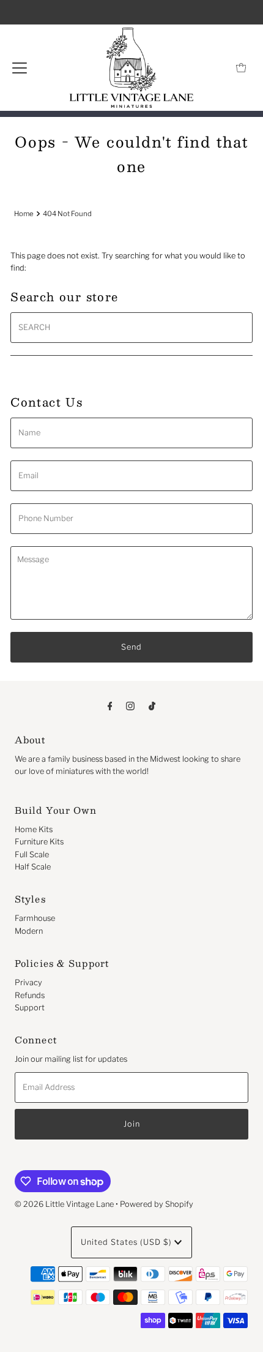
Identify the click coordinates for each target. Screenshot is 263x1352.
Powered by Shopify (156, 1204)
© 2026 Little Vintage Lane (64, 1204)
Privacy (28, 982)
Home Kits (34, 829)
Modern (29, 931)
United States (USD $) (127, 1242)
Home (24, 213)
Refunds (30, 995)
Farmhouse (35, 918)
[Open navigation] (19, 68)
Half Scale (33, 866)
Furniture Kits (39, 841)
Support (30, 1007)
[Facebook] (110, 705)
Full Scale (32, 854)
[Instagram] (130, 705)
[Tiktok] (152, 705)
